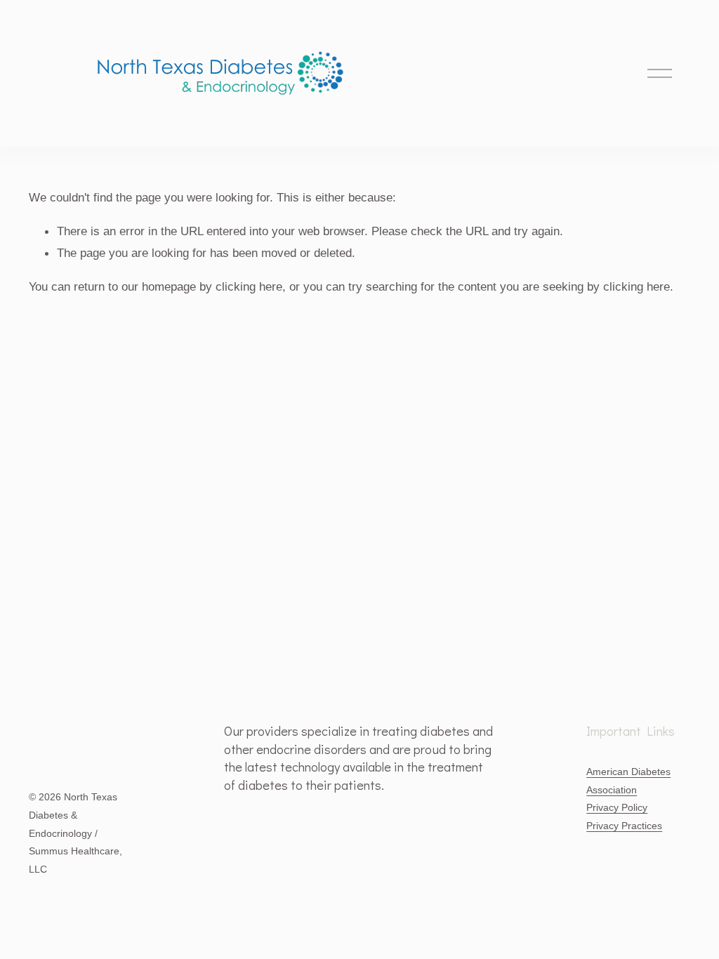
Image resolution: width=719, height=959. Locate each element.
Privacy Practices (624, 825)
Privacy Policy (616, 807)
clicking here (249, 286)
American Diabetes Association (628, 780)
